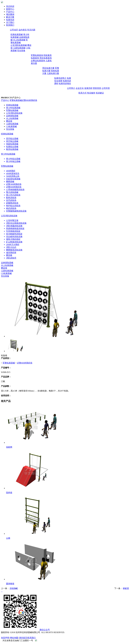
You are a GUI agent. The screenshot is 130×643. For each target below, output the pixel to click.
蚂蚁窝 (126, 588)
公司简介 (71, 88)
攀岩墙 (9, 121)
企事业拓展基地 (38, 61)
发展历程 (88, 88)
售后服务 (91, 93)
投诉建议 (100, 93)
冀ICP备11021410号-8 (46, 640)
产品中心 (5, 100)
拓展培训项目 (65, 83)
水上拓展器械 (19, 40)
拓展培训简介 (60, 78)
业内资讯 (23, 30)
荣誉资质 (97, 88)
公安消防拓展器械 (19, 45)
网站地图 (14, 638)
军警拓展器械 (16, 100)
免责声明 (5, 638)
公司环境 (106, 88)
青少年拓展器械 (13, 108)
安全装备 (21, 50)
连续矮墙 (14, 588)
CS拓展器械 (11, 126)
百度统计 (5, 635)
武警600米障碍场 (29, 100)
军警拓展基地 (37, 55)
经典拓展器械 (17, 34)
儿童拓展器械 (19, 48)
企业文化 (80, 88)
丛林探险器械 (12, 116)
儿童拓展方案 (53, 73)
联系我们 (32, 638)
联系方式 (82, 93)
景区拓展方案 (48, 68)
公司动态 (14, 30)
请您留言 (23, 638)
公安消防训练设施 (14, 113)
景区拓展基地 (45, 58)
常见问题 (31, 30)
